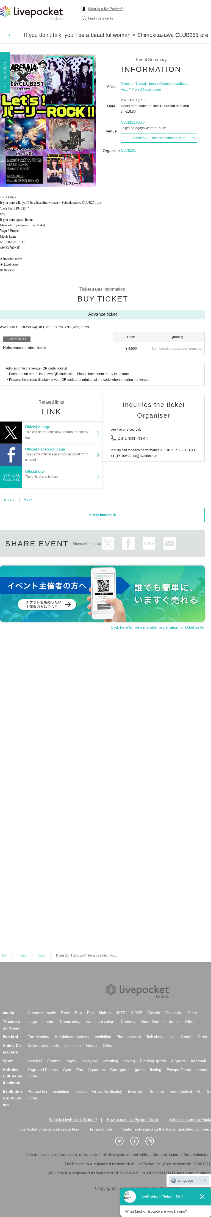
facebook (128, 543)
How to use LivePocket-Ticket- (133, 1119)
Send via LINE (149, 543)
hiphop (105, 1012)
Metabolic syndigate (173, 84)
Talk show (154, 1036)
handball (198, 1061)
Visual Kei (173, 1012)
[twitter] (122, 1141)
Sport (8, 1061)
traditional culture (101, 1021)
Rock (28, 499)
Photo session (128, 1036)
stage (32, 1021)
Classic (154, 1012)
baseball (34, 1061)
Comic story (70, 1021)
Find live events (100, 18)
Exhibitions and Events (12, 1098)
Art (199, 1091)
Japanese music (41, 1012)
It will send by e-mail (169, 543)
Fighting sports (153, 1061)
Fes (90, 1012)
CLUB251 (128, 122)
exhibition (103, 1036)
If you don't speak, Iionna (139, 84)
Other (192, 1012)
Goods (186, 1036)
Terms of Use (100, 1129)
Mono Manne (152, 1021)
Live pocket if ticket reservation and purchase (31, 13)
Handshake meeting (72, 1036)
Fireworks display (107, 1091)
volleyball (90, 1061)
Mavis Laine (152, 89)
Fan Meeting (38, 1036)
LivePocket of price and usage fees (48, 1129)
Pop (78, 1012)
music (9, 499)
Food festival (181, 1091)
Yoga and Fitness (42, 1069)
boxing (129, 1061)
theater (48, 1021)
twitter (108, 543)
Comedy (128, 1021)
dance (174, 1021)
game (140, 1069)
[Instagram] (152, 1141)
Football (54, 1061)
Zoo (79, 1069)
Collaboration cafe (43, 1045)
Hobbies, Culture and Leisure (12, 1076)
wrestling (110, 1061)
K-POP (136, 1012)
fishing (155, 1069)
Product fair (37, 1091)
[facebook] (137, 1141)
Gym (67, 1069)
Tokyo (140, 122)
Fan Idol (10, 1036)
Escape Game (178, 1069)
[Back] (9, 34)
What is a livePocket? (105, 9)
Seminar (157, 1091)
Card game (120, 1069)
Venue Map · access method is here (159, 138)
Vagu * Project (131, 89)
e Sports (178, 1061)
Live (172, 1036)
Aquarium (96, 1069)
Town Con (136, 1091)
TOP (3, 955)
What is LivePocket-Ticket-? (73, 1119)
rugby (71, 1061)
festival (80, 1091)
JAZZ (120, 1012)
